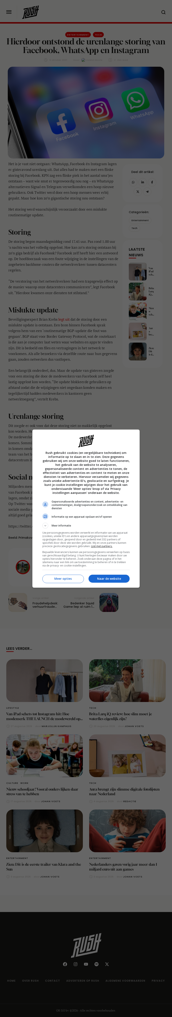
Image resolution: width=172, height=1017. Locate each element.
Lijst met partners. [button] (101, 546)
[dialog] (86, 508)
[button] (86, 526)
